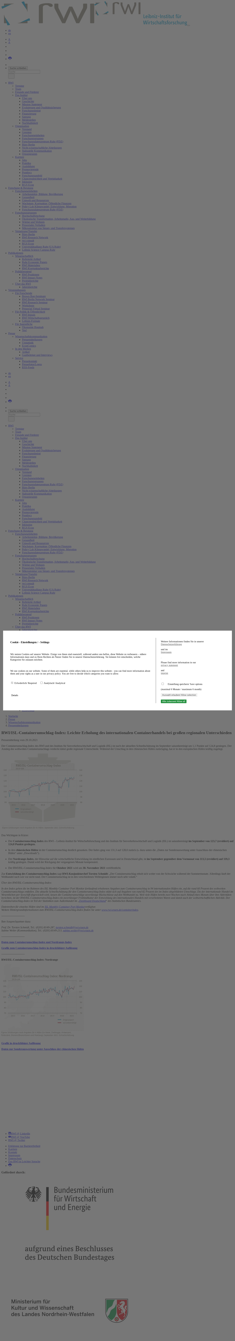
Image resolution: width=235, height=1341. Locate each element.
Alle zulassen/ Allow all (173, 701)
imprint (164, 673)
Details (15, 695)
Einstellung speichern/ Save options (185, 684)
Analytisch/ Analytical (54, 683)
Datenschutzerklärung (171, 644)
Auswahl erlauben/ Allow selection (179, 695)
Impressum (166, 652)
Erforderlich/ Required (25, 683)
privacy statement (169, 665)
